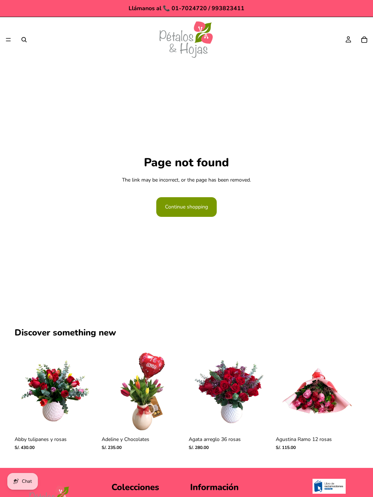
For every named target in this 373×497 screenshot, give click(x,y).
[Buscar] (24, 40)
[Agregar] (86, 421)
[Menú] (8, 39)
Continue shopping (186, 206)
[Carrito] (364, 40)
